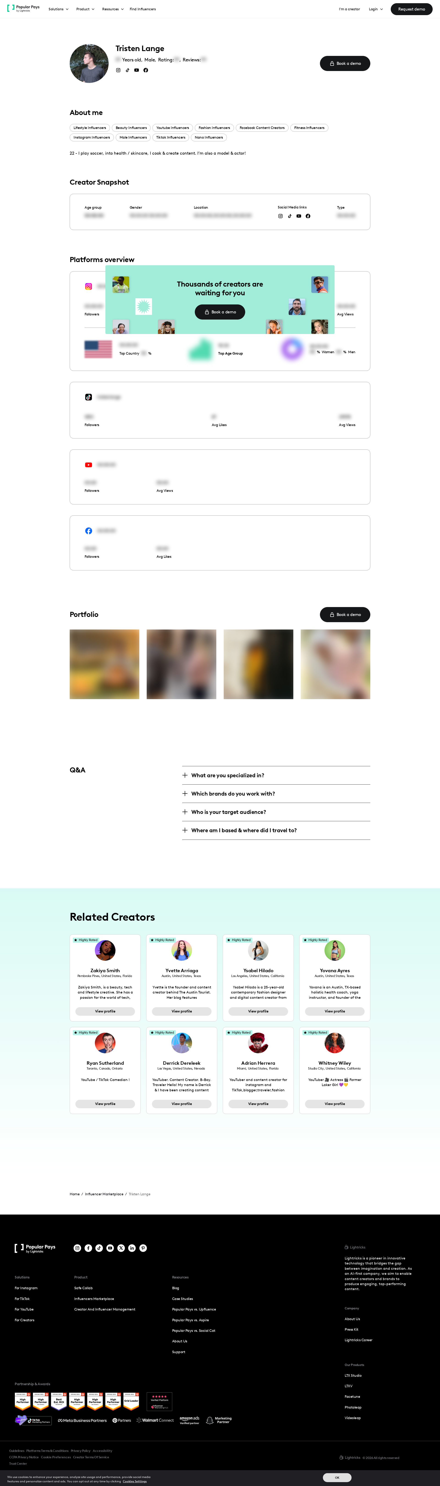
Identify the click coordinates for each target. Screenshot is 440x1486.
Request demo (411, 9)
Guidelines (16, 1451)
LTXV (348, 1386)
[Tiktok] (99, 1248)
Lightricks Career (358, 1340)
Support (178, 1352)
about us (352, 1319)
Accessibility (102, 1451)
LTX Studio (353, 1375)
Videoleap (353, 1418)
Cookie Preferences (56, 1457)
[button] (59, 9)
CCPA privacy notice (24, 1457)
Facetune (352, 1396)
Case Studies (182, 1299)
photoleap (353, 1407)
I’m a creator (349, 9)
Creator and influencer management (104, 1309)
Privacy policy (81, 1451)
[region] (220, 1478)
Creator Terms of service (91, 1457)
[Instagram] (77, 1248)
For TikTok (22, 1299)
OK (337, 1477)
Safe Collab (83, 1288)
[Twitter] (121, 1248)
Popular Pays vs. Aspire (190, 1320)
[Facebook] (88, 1248)
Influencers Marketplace (94, 1299)
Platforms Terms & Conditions (47, 1451)
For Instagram (26, 1288)
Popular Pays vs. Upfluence (194, 1309)
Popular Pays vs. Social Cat (193, 1330)
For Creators (24, 1320)
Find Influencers (143, 9)
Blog (175, 1288)
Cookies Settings (135, 1481)
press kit (351, 1329)
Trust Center (18, 1463)
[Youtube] (110, 1248)
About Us (179, 1341)
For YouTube (24, 1309)
